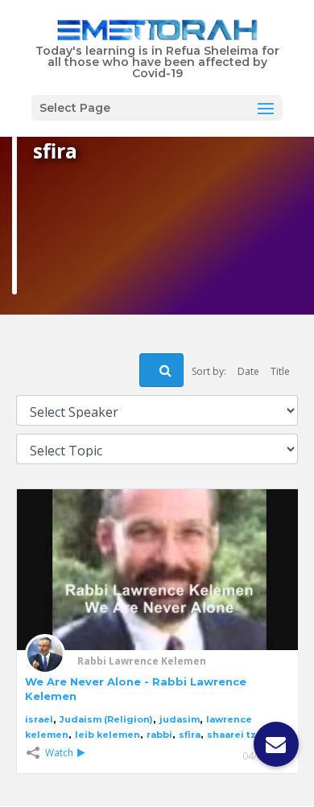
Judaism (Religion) (106, 719)
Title (280, 371)
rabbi (159, 734)
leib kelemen (107, 734)
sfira (189, 734)
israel (39, 719)
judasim (179, 719)
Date (248, 371)
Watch (59, 753)
